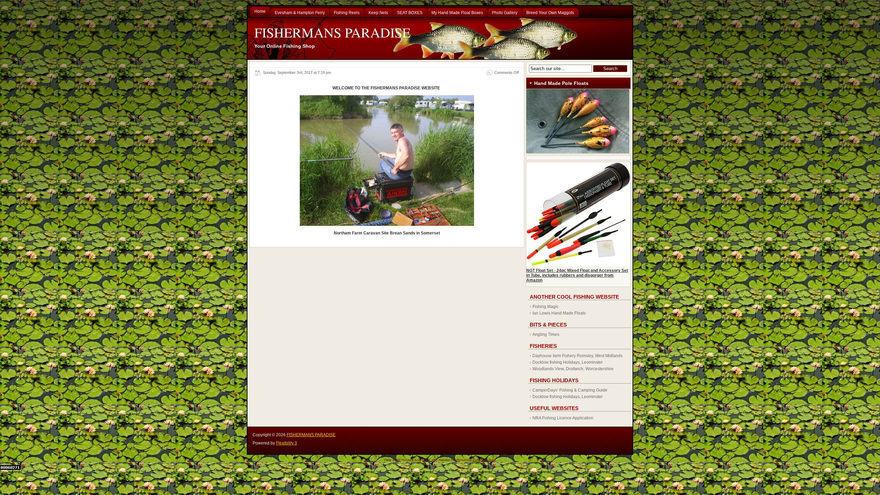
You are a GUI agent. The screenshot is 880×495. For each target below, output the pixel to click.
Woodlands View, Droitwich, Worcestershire (573, 368)
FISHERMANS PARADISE (332, 32)
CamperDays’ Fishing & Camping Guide (569, 390)
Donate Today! (484, 460)
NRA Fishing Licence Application (562, 418)
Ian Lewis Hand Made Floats (559, 313)
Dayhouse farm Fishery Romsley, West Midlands (577, 355)
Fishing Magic (545, 306)
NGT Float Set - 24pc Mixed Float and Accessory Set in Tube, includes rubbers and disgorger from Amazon (577, 275)
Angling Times (545, 334)
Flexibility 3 (286, 443)
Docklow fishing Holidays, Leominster (567, 362)
